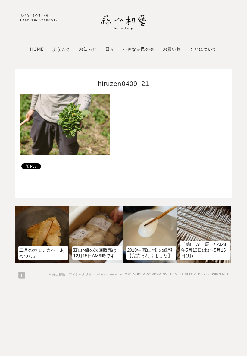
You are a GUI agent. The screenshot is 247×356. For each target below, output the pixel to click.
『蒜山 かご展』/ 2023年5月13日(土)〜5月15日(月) (203, 250)
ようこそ (61, 49)
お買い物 (172, 49)
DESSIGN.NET (217, 274)
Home (37, 49)
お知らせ (88, 49)
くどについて (203, 49)
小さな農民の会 (139, 49)
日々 (109, 49)
